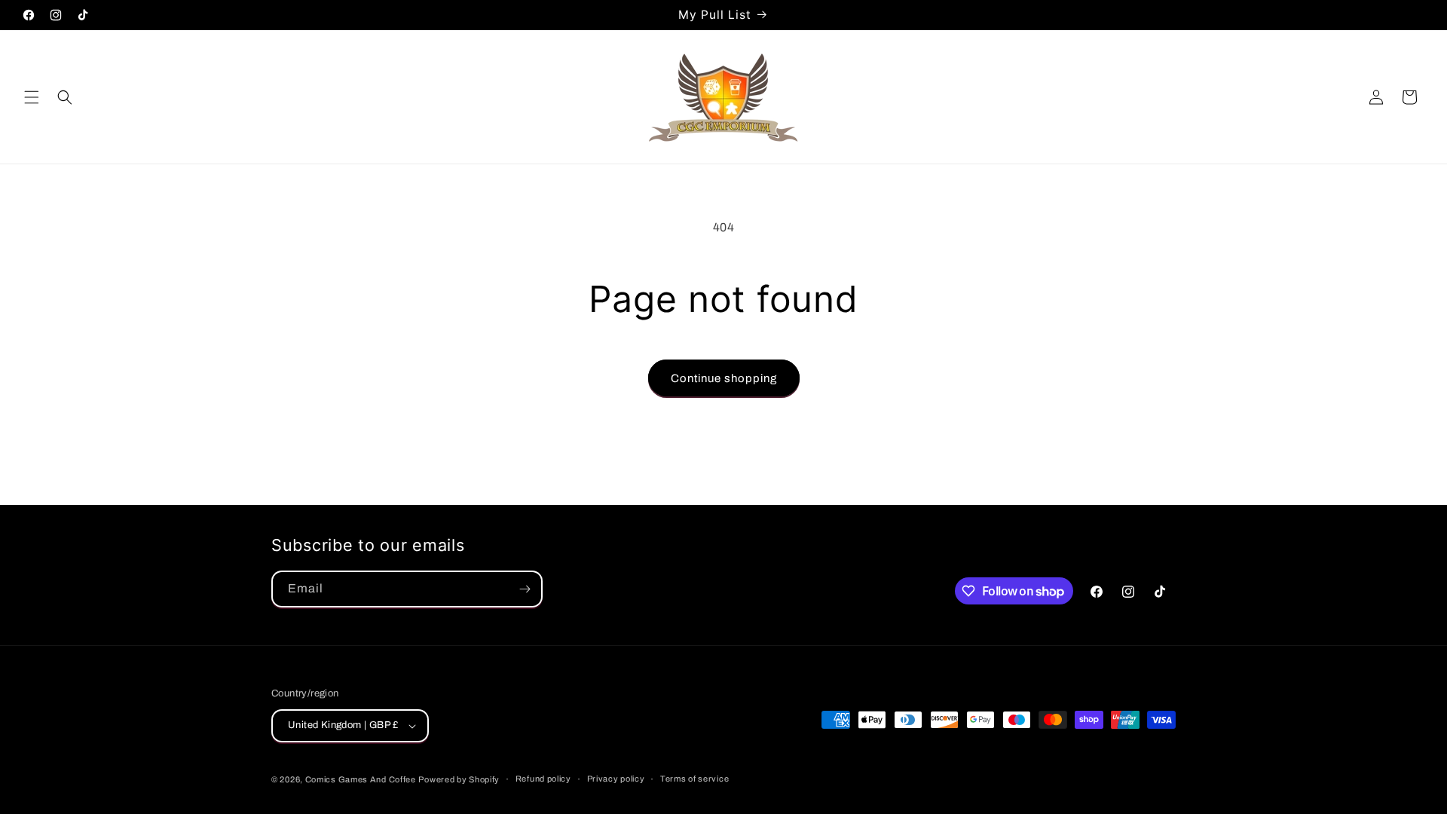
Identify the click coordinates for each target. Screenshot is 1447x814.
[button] (31, 97)
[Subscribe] (524, 589)
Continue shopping (724, 378)
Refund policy (543, 778)
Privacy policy (616, 778)
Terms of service (694, 778)
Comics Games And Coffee (360, 779)
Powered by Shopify (459, 779)
